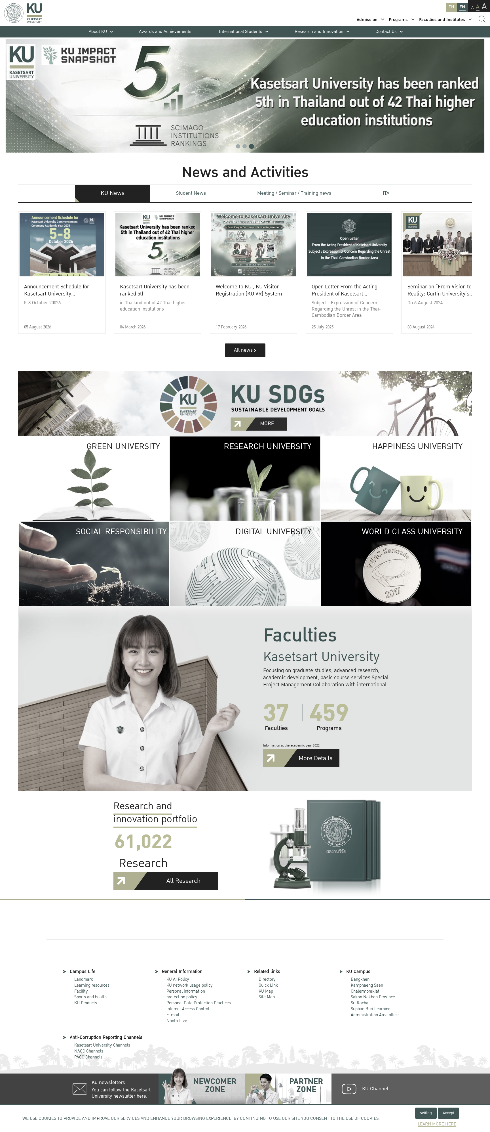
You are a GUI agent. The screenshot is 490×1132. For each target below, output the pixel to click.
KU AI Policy (177, 979)
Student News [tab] (191, 193)
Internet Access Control (187, 1008)
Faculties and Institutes (442, 19)
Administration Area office (375, 1012)
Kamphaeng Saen (367, 985)
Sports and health (90, 996)
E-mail (172, 1014)
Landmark (83, 979)
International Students (240, 31)
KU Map (266, 991)
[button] (238, 146)
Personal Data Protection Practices (198, 1002)
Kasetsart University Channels (102, 1045)
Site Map (267, 996)
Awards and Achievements (165, 31)
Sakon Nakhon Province (373, 994)
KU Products (85, 1002)
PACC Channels (88, 1057)
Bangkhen (360, 979)
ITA (386, 193)
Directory (267, 979)
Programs (398, 19)
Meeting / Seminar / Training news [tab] (294, 193)
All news (244, 350)
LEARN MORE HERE (437, 1124)
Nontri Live (176, 1020)
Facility (81, 991)
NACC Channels (88, 1051)
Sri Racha (359, 1002)
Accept (448, 1113)
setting (426, 1113)
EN (462, 7)
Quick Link (268, 985)
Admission (367, 19)
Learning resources (91, 985)
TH (451, 7)
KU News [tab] (112, 193)
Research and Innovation (319, 31)
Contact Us (386, 31)
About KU (98, 31)
